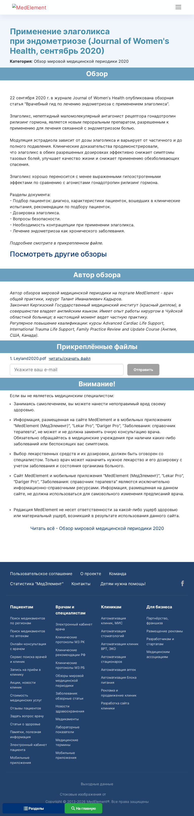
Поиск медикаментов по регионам (27, 620)
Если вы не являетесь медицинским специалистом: (62, 395)
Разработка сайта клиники (115, 705)
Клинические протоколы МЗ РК (70, 639)
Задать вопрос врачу (27, 716)
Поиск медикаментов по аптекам (27, 633)
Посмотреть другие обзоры (58, 254)
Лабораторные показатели (68, 729)
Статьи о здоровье (25, 724)
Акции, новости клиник (23, 684)
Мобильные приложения (20, 760)
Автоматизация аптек (118, 670)
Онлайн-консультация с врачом (28, 646)
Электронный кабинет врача (74, 626)
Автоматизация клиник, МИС (113, 620)
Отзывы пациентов (25, 708)
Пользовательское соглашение (41, 573)
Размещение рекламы (165, 631)
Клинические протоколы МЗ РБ (70, 665)
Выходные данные (97, 784)
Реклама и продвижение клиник (118, 692)
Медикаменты (67, 719)
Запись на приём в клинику (25, 672)
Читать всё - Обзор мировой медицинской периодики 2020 (97, 528)
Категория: (21, 61)
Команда (117, 573)
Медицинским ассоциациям (158, 654)
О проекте (90, 573)
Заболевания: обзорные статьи (69, 695)
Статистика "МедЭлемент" (36, 583)
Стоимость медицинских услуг (26, 697)
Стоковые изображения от (83, 794)
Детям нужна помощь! (123, 583)
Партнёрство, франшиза (157, 620)
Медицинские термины (67, 742)
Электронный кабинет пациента (28, 747)
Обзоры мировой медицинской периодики (70, 680)
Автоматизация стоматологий (113, 633)
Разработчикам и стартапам (160, 641)
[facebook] (182, 584)
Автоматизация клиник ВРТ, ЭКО (119, 646)
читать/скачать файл (69, 358)
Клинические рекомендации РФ (70, 652)
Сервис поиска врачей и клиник (28, 659)
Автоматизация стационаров (113, 659)
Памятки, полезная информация (25, 734)
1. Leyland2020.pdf (28, 358)
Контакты (80, 583)
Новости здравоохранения (70, 708)
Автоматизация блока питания (118, 679)
